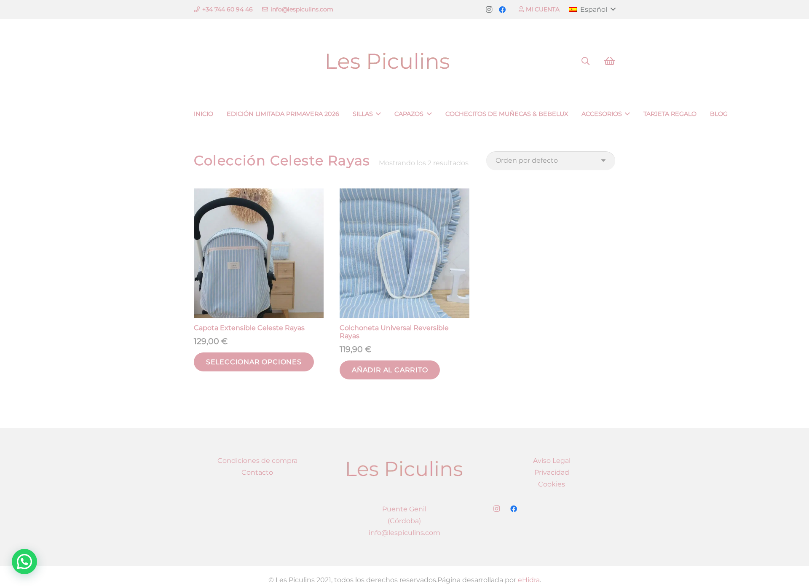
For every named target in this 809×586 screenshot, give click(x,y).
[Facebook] (502, 9)
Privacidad (551, 472)
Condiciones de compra (257, 461)
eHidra (529, 580)
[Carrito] (609, 61)
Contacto (257, 472)
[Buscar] (586, 61)
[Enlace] (404, 61)
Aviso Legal (552, 461)
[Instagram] (489, 9)
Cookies (551, 484)
